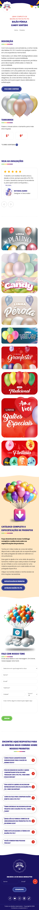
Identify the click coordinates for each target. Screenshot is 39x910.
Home (16, 30)
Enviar (6, 718)
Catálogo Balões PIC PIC (13, 588)
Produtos (22, 30)
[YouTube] (15, 898)
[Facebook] (10, 898)
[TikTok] (29, 898)
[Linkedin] (24, 898)
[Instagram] (19, 898)
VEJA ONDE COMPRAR (11, 89)
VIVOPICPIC (19, 889)
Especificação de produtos (14, 581)
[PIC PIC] (7, 12)
